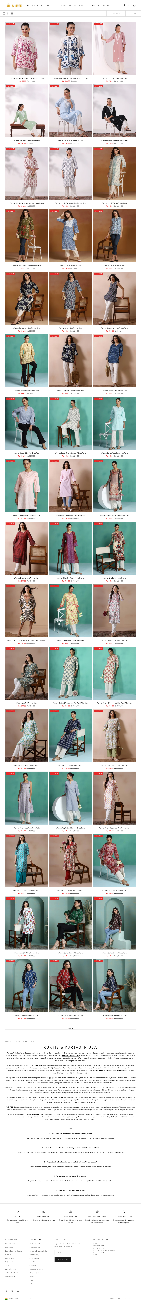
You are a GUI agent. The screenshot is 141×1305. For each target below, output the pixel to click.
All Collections (10, 1276)
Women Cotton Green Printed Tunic (70, 953)
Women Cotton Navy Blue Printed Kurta (26, 328)
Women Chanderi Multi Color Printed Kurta (114, 516)
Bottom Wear (10, 1262)
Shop (14, 1041)
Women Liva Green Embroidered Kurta (26, 141)
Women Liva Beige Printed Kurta (114, 578)
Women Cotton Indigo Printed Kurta (70, 765)
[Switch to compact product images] (12, 13)
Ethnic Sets (93, 5)
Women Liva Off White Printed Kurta (114, 203)
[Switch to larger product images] (4, 13)
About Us (33, 1262)
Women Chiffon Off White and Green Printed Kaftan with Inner (26, 641)
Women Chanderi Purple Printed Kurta (70, 578)
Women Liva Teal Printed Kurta (26, 703)
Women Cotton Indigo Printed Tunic (114, 391)
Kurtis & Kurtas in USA (27, 1041)
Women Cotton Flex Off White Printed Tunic (70, 453)
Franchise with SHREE (37, 1269)
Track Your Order (35, 1244)
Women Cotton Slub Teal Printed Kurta (26, 890)
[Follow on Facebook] (6, 1291)
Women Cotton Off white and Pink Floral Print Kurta (114, 703)
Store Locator (34, 1258)
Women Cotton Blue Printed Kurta (70, 328)
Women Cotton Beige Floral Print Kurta (70, 890)
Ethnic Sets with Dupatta (71, 5)
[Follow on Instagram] (12, 1291)
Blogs (31, 1280)
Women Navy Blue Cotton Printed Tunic (70, 391)
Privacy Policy (34, 1255)
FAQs (31, 1284)
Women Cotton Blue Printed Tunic (26, 1015)
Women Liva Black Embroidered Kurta (114, 141)
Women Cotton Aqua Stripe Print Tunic (114, 453)
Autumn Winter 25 (11, 1273)
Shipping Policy (35, 1247)
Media (32, 1276)
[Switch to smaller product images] (8, 13)
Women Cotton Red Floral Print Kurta (114, 890)
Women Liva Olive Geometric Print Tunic (27, 266)
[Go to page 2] (72, 1028)
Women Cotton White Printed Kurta (26, 765)
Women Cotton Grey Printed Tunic (114, 1015)
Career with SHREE (36, 1273)
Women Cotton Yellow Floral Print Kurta (70, 641)
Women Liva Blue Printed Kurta (70, 266)
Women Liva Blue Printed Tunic (114, 266)
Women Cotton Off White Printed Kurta (114, 641)
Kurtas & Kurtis (34, 5)
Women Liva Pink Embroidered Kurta (114, 78)
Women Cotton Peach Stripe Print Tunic (26, 516)
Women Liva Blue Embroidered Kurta (70, 141)
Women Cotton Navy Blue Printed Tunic (114, 328)
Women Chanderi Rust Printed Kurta (26, 578)
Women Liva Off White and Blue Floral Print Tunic (70, 78)
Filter (133, 13)
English (27, 1299)
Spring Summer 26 (11, 1269)
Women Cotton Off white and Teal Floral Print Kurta (70, 703)
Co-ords (107, 5)
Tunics (7, 1265)
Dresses (50, 5)
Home (7, 1041)
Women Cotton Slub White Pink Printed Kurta (114, 828)
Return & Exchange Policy (38, 1251)
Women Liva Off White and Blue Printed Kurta (70, 203)
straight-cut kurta (103, 1070)
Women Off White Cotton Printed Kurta (114, 765)
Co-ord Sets (9, 1258)
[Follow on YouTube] (18, 1291)
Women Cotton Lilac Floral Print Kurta (27, 828)
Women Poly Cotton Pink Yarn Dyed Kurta (70, 516)
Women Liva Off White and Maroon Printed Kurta (27, 203)
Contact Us (33, 1265)
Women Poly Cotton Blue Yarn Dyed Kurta (70, 828)
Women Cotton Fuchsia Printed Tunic (70, 1015)
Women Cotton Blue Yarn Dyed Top (26, 453)
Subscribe (63, 1259)
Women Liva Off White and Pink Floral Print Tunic (27, 78)
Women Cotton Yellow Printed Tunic (26, 391)
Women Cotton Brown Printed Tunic (114, 953)
